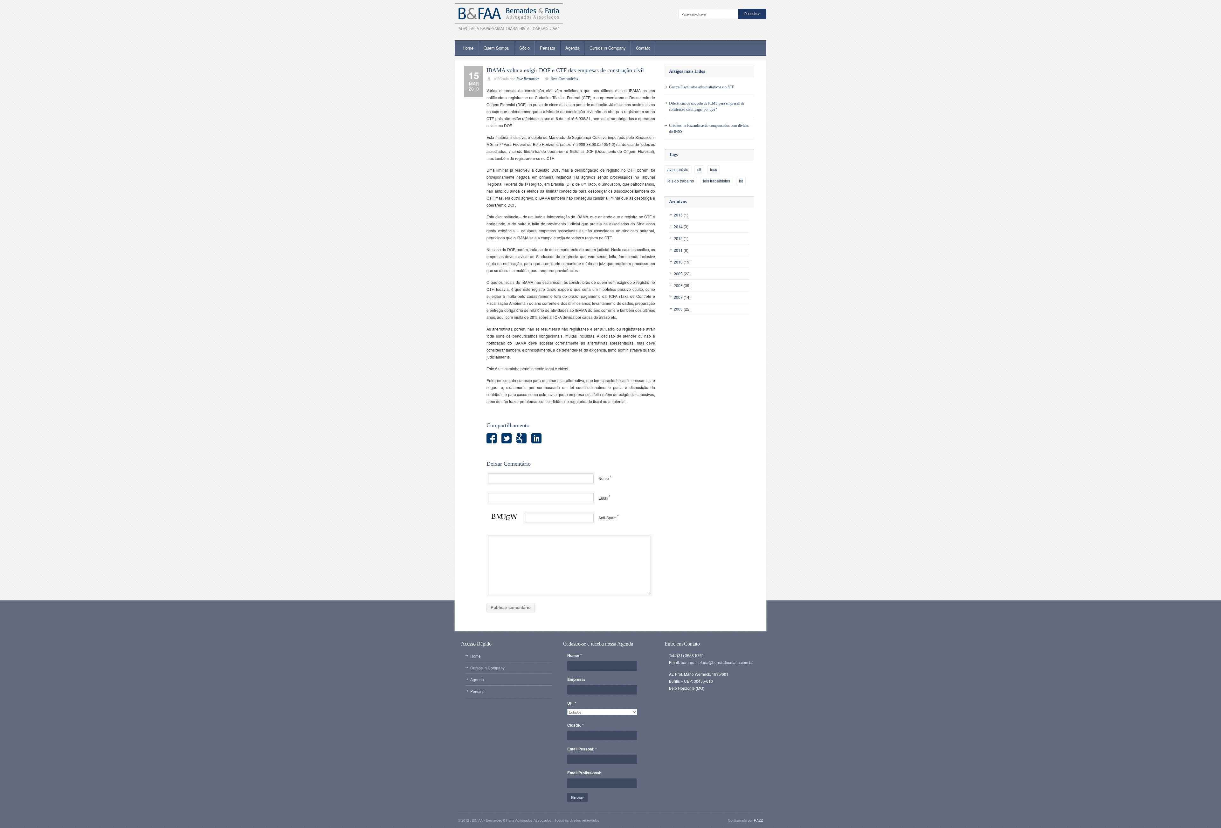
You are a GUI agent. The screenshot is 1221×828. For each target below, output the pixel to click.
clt (699, 169)
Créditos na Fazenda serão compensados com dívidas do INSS (709, 128)
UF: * (571, 703)
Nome (603, 478)
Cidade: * (575, 725)
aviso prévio (677, 169)
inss (713, 169)
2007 (678, 297)
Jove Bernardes (528, 79)
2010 (678, 261)
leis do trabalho (680, 180)
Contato (643, 48)
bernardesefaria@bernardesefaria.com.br (717, 662)
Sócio (524, 48)
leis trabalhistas (716, 180)
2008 (678, 285)
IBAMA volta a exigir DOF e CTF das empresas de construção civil (565, 70)
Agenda (572, 48)
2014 (678, 226)
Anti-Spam (607, 517)
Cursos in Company (608, 48)
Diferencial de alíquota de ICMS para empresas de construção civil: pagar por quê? (706, 106)
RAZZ (758, 820)
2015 (678, 214)
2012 (678, 238)
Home (468, 48)
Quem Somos (496, 48)
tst (741, 180)
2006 (678, 308)
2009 (678, 273)
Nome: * (574, 655)
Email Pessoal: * (582, 749)
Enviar (577, 797)
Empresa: (576, 679)
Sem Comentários (564, 79)
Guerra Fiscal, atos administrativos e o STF (701, 87)
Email (603, 498)
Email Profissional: (584, 773)
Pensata (547, 48)
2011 (678, 250)
